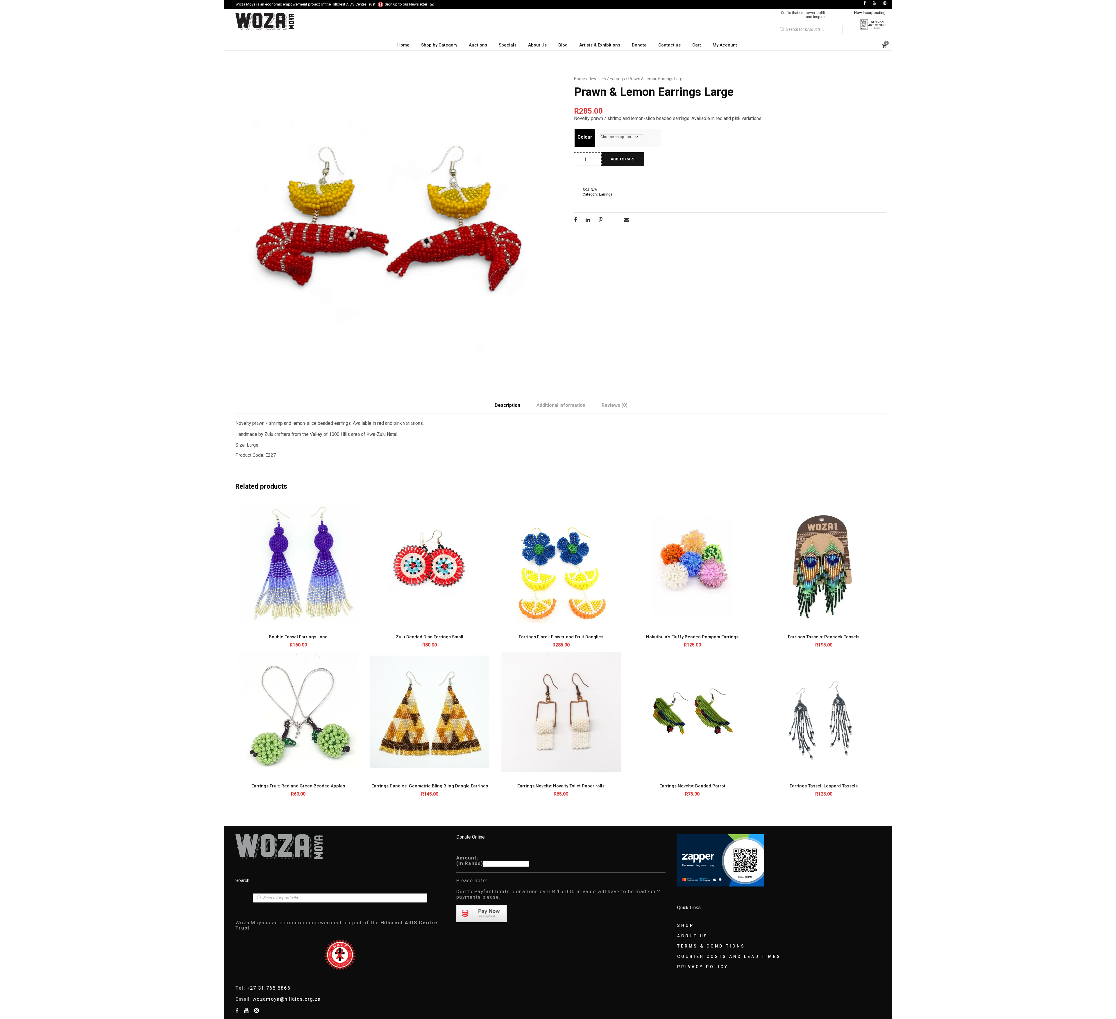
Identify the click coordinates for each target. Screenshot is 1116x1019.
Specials (507, 45)
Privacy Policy (702, 966)
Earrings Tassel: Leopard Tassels (824, 786)
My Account (725, 45)
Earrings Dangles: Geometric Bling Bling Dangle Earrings (429, 786)
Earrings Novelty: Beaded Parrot (692, 786)
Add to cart (623, 159)
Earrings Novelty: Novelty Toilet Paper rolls (560, 786)
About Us (537, 45)
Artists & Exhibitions (599, 45)
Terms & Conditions (711, 946)
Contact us (669, 45)
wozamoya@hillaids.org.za (287, 999)
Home (403, 45)
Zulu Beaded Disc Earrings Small (429, 637)
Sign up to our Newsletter (406, 4)
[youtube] (874, 3)
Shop (685, 925)
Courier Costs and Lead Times (729, 956)
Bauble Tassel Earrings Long (298, 637)
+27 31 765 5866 (269, 988)
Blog (563, 45)
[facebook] (864, 3)
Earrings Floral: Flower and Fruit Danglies (561, 637)
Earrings (617, 78)
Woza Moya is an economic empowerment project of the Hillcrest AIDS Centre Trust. (306, 4)
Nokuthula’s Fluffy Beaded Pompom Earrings (692, 637)
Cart (696, 45)
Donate (639, 45)
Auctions (478, 45)
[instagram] (884, 3)
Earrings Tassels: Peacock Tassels (823, 637)
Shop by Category (439, 45)
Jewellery (597, 78)
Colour (584, 137)
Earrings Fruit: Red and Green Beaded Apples (298, 786)
